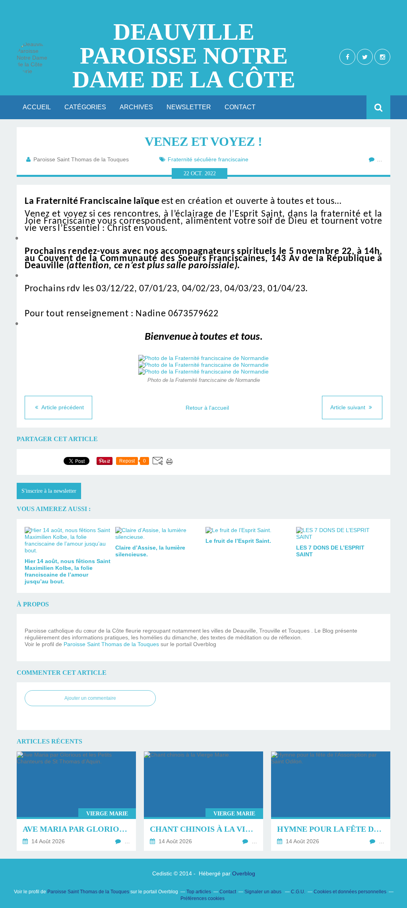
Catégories (85, 107)
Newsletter (189, 107)
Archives (136, 107)
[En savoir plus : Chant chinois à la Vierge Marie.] (203, 801)
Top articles (198, 891)
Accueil (37, 107)
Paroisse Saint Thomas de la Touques (111, 644)
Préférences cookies (202, 898)
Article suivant (348, 407)
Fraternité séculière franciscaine (208, 159)
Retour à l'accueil (207, 408)
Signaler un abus (263, 891)
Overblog (243, 873)
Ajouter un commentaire (90, 698)
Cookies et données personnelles (350, 891)
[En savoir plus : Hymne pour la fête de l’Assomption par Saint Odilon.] (330, 801)
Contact (240, 107)
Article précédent (62, 407)
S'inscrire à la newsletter (48, 491)
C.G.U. (298, 891)
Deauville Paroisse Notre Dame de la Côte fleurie (183, 55)
